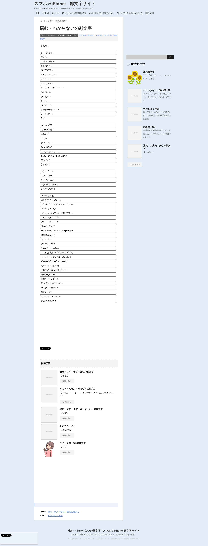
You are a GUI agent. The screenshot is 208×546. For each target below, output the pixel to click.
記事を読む (67, 381)
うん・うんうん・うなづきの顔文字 (78, 388)
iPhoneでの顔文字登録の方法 (74, 13)
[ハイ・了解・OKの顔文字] (49, 455)
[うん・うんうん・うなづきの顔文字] (49, 401)
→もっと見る (135, 165)
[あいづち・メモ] (49, 438)
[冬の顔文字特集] (135, 120)
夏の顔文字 (149, 72)
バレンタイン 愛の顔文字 (156, 90)
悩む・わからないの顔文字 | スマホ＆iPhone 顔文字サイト (104, 530)
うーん (92, 35)
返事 (115, 35)
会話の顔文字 (84, 35)
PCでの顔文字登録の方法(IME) (129, 13)
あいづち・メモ (68, 426)
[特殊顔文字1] (135, 139)
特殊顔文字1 (149, 127)
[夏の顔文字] (135, 83)
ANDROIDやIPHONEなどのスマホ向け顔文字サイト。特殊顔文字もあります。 (104, 534)
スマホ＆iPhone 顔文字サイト (65, 3)
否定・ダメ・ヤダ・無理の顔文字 (77, 372)
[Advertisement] (61, 323)
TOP (38, 13)
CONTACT (149, 13)
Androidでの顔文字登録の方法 (101, 13)
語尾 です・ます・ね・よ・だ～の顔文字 (81, 409)
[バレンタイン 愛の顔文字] (135, 102)
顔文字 (42, 39)
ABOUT (46, 13)
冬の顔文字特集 (151, 109)
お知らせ (55, 13)
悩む (111, 35)
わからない (100, 35)
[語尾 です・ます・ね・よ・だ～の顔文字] (49, 421)
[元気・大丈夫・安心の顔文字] (135, 157)
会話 (107, 35)
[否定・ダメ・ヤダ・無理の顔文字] (49, 384)
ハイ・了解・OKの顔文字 (73, 443)
